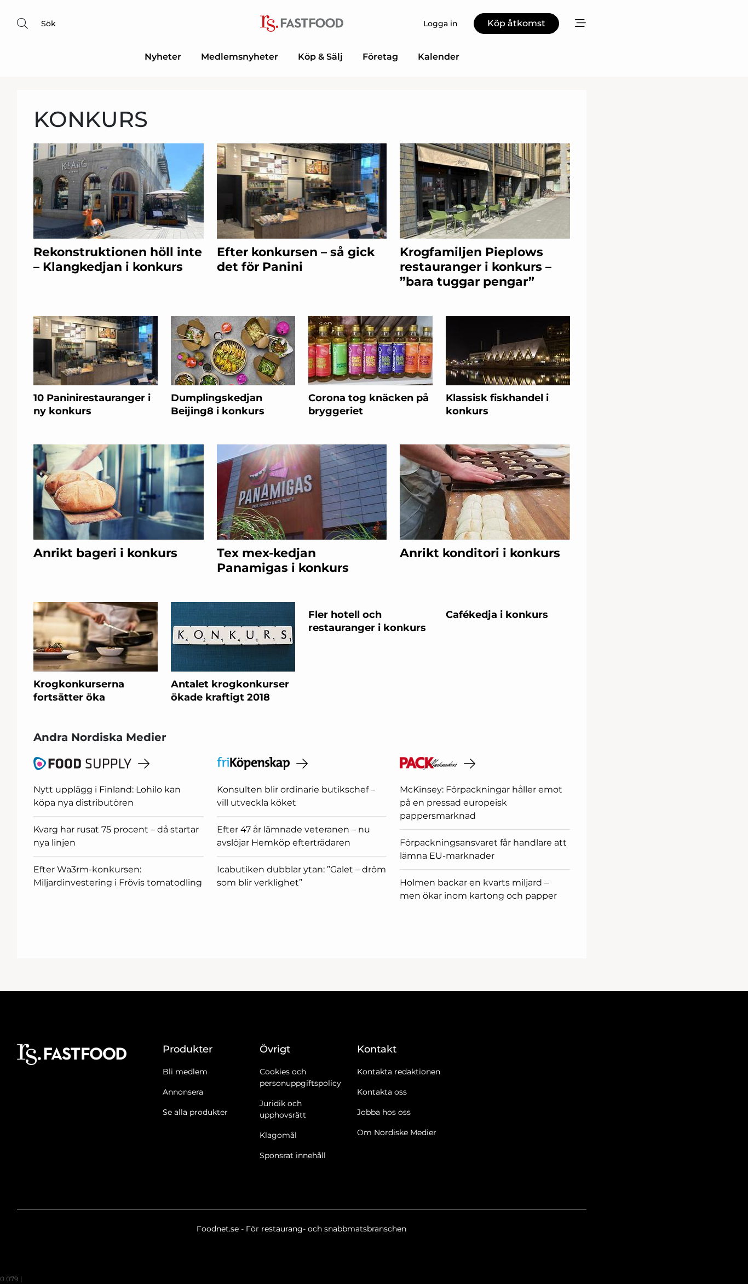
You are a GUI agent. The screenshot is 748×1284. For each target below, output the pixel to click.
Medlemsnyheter (239, 56)
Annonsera (183, 1092)
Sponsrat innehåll (293, 1155)
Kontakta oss (382, 1092)
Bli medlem (185, 1072)
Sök (48, 23)
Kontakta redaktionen (398, 1072)
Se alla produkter (195, 1112)
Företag (380, 56)
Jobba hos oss (384, 1112)
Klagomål (278, 1135)
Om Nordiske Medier (396, 1132)
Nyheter (163, 56)
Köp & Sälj (320, 56)
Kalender (438, 56)
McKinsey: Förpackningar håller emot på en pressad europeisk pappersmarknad (481, 802)
